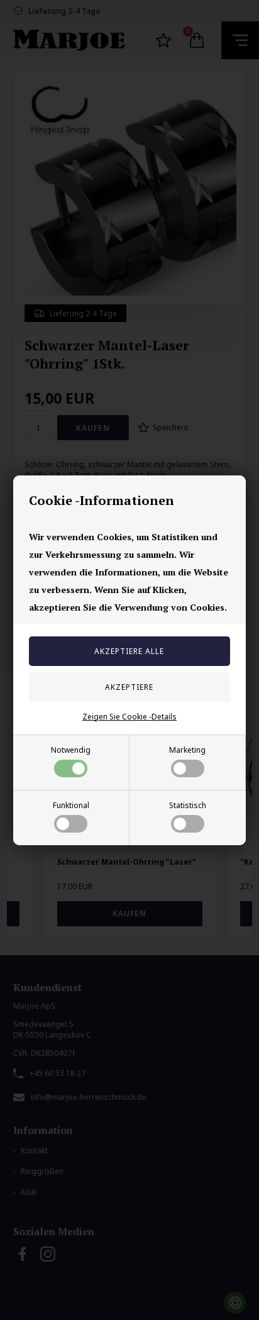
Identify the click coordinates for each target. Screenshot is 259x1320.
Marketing (187, 750)
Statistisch (187, 805)
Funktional (71, 805)
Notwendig (71, 750)
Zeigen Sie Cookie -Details (129, 716)
